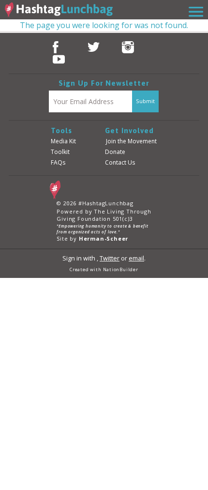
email (136, 258)
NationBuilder (120, 269)
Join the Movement (131, 141)
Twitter (109, 258)
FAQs (58, 162)
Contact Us (120, 162)
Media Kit (63, 141)
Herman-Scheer (103, 238)
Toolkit (60, 152)
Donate (115, 152)
